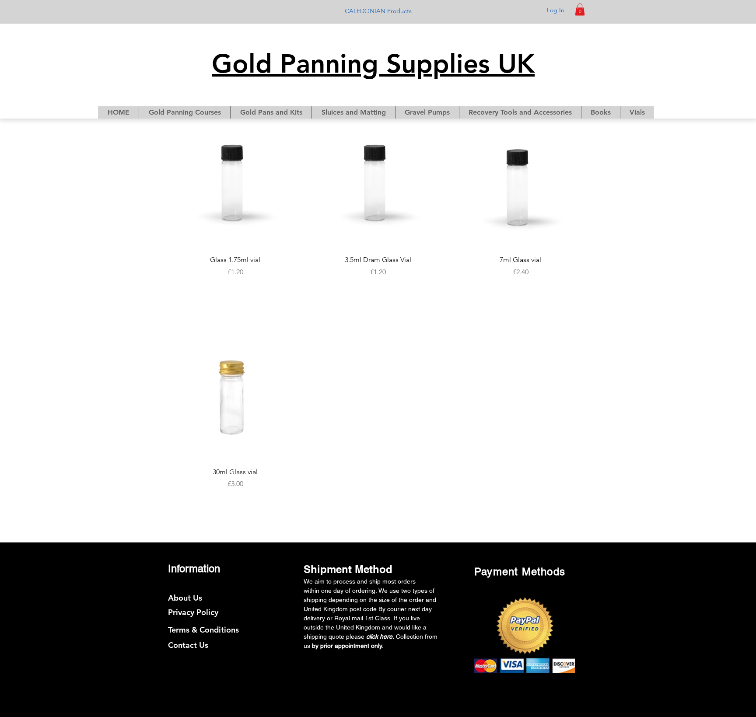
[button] (580, 9)
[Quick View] (235, 190)
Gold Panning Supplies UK (373, 63)
